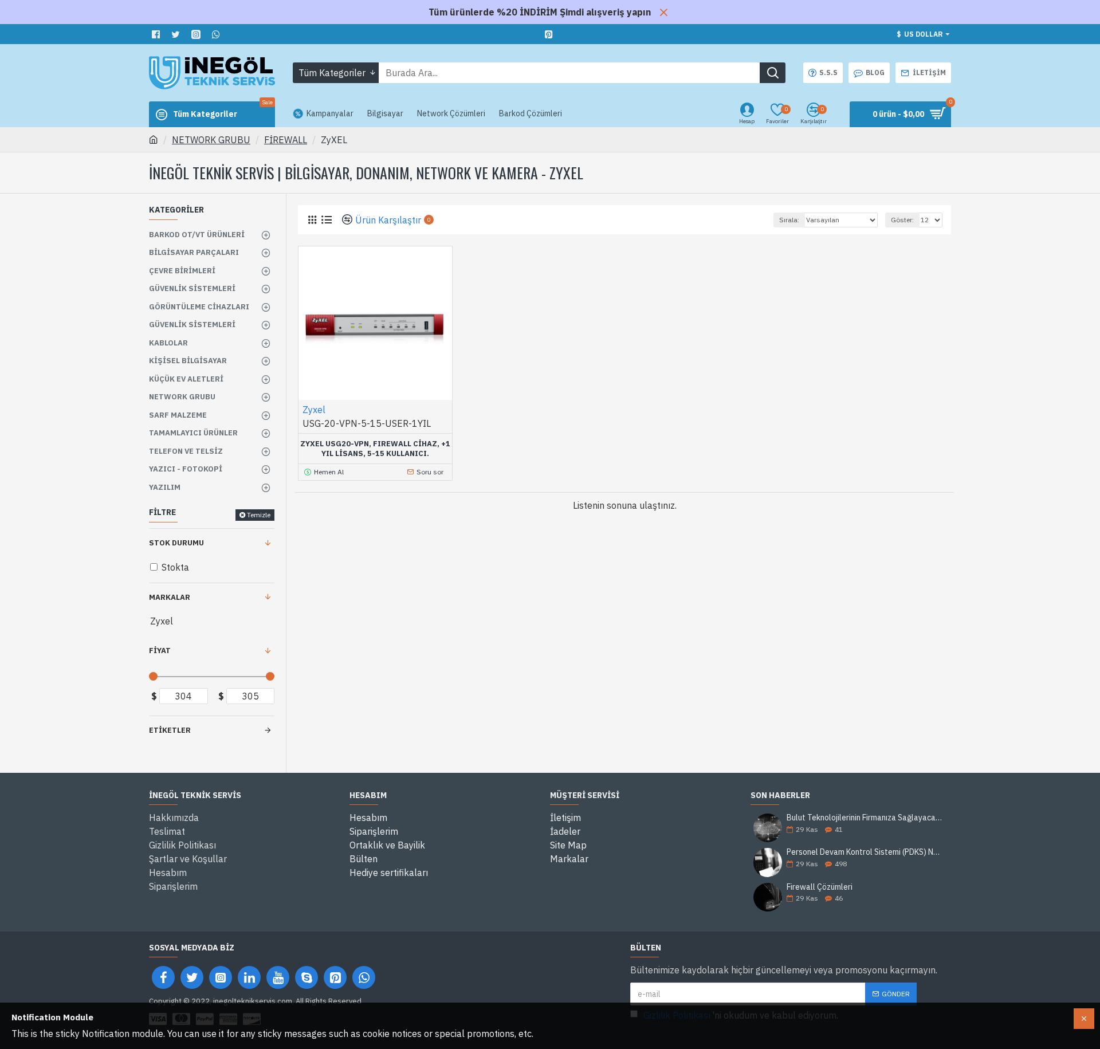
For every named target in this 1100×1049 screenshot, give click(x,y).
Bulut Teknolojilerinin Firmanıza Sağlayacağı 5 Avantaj (865, 818)
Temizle (258, 514)
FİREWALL (285, 140)
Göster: (902, 219)
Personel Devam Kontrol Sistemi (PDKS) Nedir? (865, 852)
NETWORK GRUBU (211, 140)
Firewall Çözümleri (819, 887)
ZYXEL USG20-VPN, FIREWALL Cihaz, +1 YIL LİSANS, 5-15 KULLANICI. (375, 448)
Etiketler (170, 730)
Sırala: (789, 219)
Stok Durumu (176, 543)
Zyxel (313, 409)
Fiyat (160, 650)
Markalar (169, 597)
